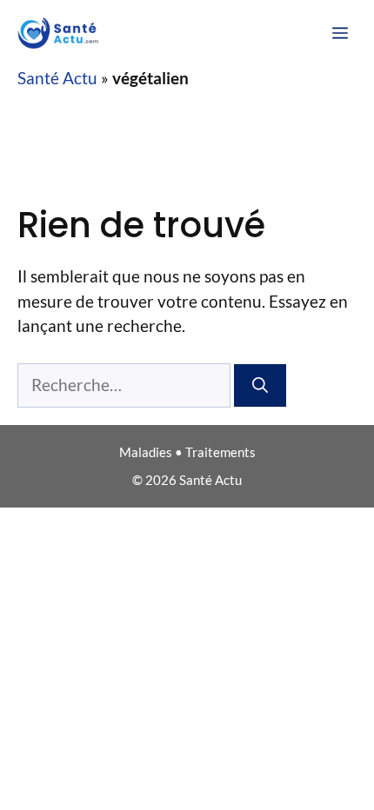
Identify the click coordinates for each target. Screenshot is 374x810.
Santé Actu (57, 78)
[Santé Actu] (62, 33)
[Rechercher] (260, 385)
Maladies (145, 452)
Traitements (220, 452)
